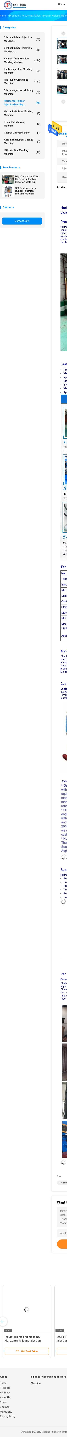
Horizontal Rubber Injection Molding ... (22, 103)
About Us (5, 1397)
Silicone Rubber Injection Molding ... (22, 39)
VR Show (5, 1392)
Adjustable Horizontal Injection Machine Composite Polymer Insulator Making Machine (24, 1340)
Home (3, 1383)
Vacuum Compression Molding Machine (22, 60)
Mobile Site (6, 1411)
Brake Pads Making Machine (22, 124)
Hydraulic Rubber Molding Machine (22, 113)
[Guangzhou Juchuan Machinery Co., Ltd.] (15, 5)
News (3, 1402)
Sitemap (4, 1407)
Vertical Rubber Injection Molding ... (22, 50)
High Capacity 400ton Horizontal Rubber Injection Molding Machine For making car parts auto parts (28, 179)
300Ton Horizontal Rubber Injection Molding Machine (26, 191)
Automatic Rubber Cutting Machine (22, 141)
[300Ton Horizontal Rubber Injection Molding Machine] (8, 191)
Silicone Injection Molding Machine (22, 92)
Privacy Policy (7, 1416)
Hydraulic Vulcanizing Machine (22, 81)
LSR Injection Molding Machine (22, 152)
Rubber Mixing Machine (22, 132)
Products (5, 1387)
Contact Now (22, 221)
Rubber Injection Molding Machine (22, 71)
